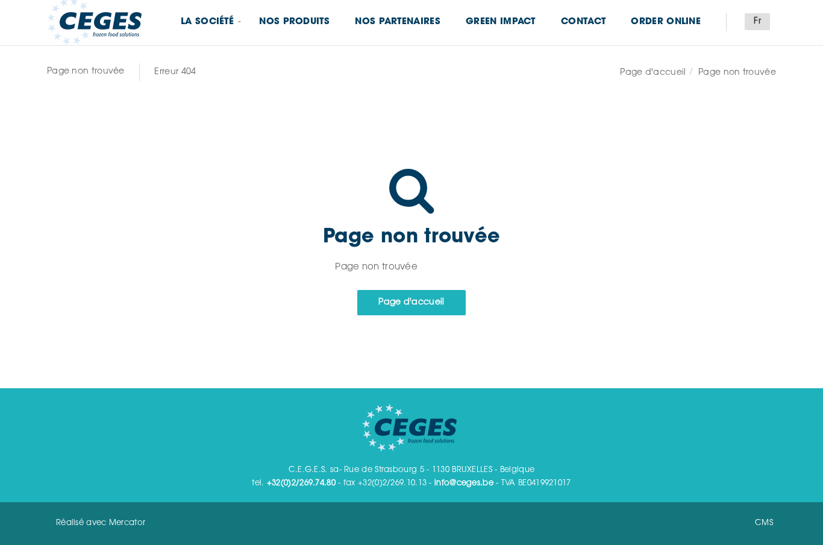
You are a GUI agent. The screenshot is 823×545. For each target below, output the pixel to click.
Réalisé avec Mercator (100, 523)
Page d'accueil (653, 73)
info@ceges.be (463, 483)
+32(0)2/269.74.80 (301, 483)
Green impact (501, 22)
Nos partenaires (397, 22)
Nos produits (294, 22)
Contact (583, 22)
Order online (666, 22)
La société (207, 22)
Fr (757, 21)
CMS (764, 523)
